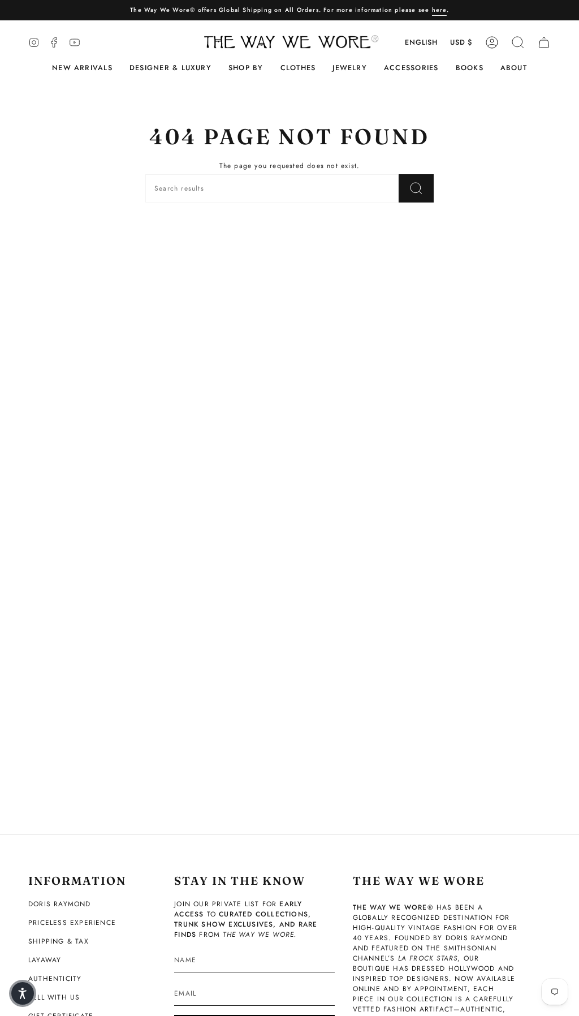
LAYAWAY (44, 960)
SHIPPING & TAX (58, 941)
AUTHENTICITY (54, 979)
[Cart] (544, 42)
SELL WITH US (54, 997)
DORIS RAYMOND (59, 904)
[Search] (416, 188)
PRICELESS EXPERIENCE (72, 923)
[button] (170, 68)
